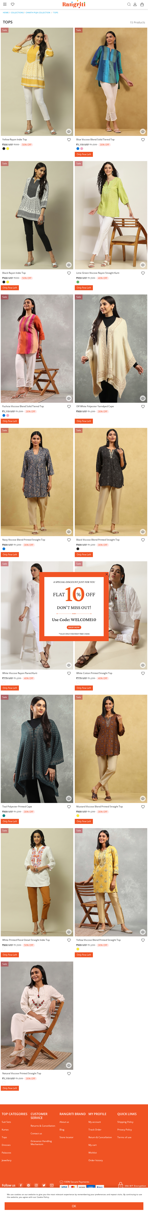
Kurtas (5, 1129)
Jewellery (6, 1160)
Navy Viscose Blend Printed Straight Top (23, 539)
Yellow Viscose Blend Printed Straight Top (98, 940)
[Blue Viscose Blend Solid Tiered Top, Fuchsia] (82, 149)
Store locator (66, 1137)
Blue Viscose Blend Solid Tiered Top (95, 139)
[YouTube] (51, 1185)
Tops (55, 12)
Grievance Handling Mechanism (41, 1142)
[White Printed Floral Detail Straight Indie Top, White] (4, 949)
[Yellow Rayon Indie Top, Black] (4, 149)
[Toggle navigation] (5, 4)
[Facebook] (20, 1185)
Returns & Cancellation (43, 1125)
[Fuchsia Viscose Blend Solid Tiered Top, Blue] (4, 416)
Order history (95, 1160)
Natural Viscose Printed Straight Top (21, 1073)
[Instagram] (36, 1185)
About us (64, 1122)
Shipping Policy (125, 1122)
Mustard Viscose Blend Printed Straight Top (99, 806)
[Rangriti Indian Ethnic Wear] (74, 4)
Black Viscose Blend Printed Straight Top (97, 539)
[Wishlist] (69, 140)
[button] (135, 5)
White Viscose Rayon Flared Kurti (19, 673)
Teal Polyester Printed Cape (17, 806)
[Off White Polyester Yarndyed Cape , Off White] (78, 416)
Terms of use (124, 1137)
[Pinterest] (28, 1185)
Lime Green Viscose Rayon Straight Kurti (97, 273)
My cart (92, 1145)
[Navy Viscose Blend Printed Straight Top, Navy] (4, 549)
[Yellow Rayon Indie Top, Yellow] (8, 149)
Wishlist (92, 1152)
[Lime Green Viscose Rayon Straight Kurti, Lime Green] (78, 282)
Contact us (36, 1133)
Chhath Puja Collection (38, 12)
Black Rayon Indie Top (14, 273)
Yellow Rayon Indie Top (14, 139)
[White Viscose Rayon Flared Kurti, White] (4, 683)
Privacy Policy (124, 1129)
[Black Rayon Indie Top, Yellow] (8, 282)
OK (74, 1206)
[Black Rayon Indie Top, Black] (4, 282)
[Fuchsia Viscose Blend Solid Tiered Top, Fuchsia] (8, 416)
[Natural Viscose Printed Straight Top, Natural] (4, 1083)
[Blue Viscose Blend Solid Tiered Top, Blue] (78, 149)
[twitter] (44, 1185)
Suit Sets (6, 1122)
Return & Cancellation (100, 1137)
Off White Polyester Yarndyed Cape (95, 406)
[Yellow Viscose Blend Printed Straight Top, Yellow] (78, 949)
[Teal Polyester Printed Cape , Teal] (4, 816)
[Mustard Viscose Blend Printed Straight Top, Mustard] (78, 816)
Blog (62, 1129)
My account (94, 1122)
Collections (17, 12)
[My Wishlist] (12, 5)
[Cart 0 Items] (142, 6)
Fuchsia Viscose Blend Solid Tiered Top (23, 406)
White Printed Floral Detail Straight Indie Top (26, 940)
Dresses (6, 1145)
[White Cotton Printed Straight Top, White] (78, 683)
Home (6, 12)
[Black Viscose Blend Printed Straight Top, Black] (78, 549)
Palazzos (6, 1152)
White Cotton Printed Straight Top (94, 673)
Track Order (94, 1129)
